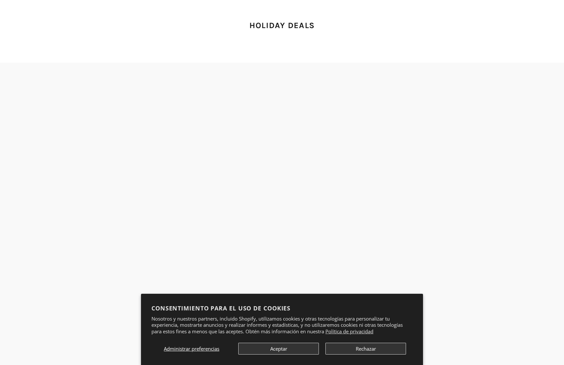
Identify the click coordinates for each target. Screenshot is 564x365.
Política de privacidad (349, 331)
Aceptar (278, 348)
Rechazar (366, 348)
